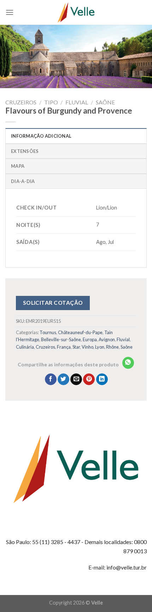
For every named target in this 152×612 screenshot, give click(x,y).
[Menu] (9, 12)
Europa (90, 339)
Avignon (107, 339)
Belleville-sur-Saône (61, 339)
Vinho (87, 347)
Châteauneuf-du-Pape (80, 332)
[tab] (76, 135)
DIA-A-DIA (23, 181)
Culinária (25, 347)
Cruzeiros (20, 102)
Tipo (51, 102)
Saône (105, 102)
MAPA (17, 166)
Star (76, 347)
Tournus (48, 332)
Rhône (112, 347)
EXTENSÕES (25, 151)
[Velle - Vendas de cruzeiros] (76, 12)
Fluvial (76, 102)
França (64, 347)
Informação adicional (41, 136)
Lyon (99, 347)
